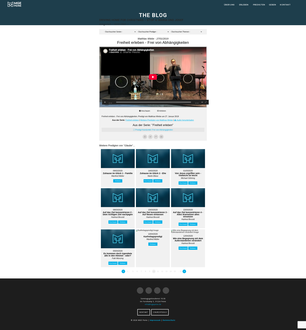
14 (171, 271)
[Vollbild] (206, 102)
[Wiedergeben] (105, 102)
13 (166, 271)
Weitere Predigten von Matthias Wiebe (156, 120)
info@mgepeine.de (153, 304)
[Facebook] (140, 290)
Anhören (162, 111)
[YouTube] (157, 290)
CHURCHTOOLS (160, 312)
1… (128, 271)
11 (158, 271)
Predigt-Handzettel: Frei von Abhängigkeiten (154, 130)
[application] (153, 77)
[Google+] (148, 290)
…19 (180, 271)
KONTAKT (143, 312)
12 (162, 271)
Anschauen (145, 111)
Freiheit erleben (132, 120)
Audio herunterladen (185, 120)
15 (175, 271)
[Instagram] (166, 290)
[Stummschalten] (202, 102)
